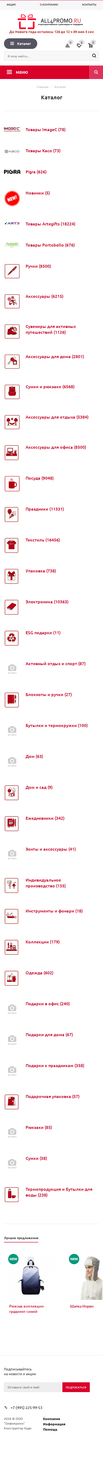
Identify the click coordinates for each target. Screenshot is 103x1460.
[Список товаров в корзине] (94, 47)
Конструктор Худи (17, 1428)
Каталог (24, 43)
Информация (54, 1424)
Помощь (50, 1429)
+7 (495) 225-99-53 (26, 1407)
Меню (22, 72)
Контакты (89, 4)
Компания (51, 1418)
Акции (11, 4)
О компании (49, 4)
